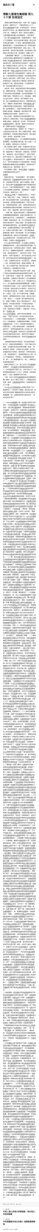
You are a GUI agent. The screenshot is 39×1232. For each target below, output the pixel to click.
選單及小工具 (34, 4)
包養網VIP (31, 225)
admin (19, 1204)
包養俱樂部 (16, 382)
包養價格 (15, 180)
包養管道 (33, 531)
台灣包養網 (11, 314)
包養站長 (15, 420)
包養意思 (26, 757)
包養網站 (6, 124)
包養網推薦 (10, 28)
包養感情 (32, 364)
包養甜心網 (30, 104)
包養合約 (25, 433)
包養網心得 (26, 445)
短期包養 (20, 240)
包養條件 (31, 169)
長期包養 (12, 61)
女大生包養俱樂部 (14, 387)
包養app (9, 195)
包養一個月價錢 (20, 577)
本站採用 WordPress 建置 (10, 1229)
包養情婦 (22, 506)
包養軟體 (28, 119)
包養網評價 (8, 486)
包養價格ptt (18, 585)
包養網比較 (15, 423)
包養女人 (33, 405)
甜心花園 (15, 71)
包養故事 (15, 418)
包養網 (13, 38)
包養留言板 (22, 471)
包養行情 (25, 425)
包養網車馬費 (26, 412)
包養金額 (33, 418)
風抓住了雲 (8, 4)
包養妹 (22, 423)
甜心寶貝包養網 (10, 453)
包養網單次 (30, 337)
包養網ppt (27, 524)
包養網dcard (16, 425)
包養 (7, 139)
